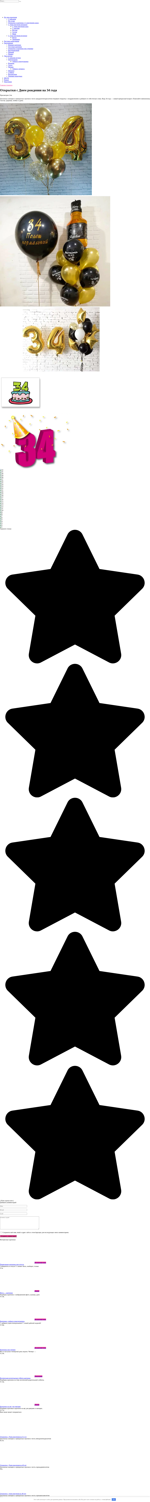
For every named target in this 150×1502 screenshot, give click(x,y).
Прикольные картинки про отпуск (12, 1264)
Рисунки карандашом (11, 41)
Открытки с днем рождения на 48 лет (13, 1494)
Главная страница (6, 85)
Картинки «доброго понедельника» (12, 1321)
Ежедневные (8, 43)
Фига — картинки (6, 1293)
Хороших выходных (15, 76)
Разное (6, 80)
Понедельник (13, 60)
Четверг (11, 67)
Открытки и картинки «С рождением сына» (23, 23)
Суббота (11, 72)
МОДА (6, 78)
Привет (10, 54)
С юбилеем (12, 19)
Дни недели (8, 56)
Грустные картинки (15, 47)
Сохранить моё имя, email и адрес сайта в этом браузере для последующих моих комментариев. (35, 1232)
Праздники (8, 82)
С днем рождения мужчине (17, 36)
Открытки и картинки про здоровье (20, 48)
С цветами (16, 28)
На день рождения (10, 17)
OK (114, 1499)
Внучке (14, 30)
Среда (10, 65)
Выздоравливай (13, 50)
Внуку (14, 37)
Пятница (11, 71)
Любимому (16, 39)
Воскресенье (12, 74)
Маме (14, 34)
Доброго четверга (18, 69)
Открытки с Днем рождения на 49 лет (13, 1465)
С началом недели (14, 58)
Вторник (11, 63)
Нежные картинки (14, 45)
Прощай (11, 52)
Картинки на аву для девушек (10, 1406)
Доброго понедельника (20, 61)
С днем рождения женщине (17, 25)
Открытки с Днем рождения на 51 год (13, 1437)
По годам (11, 21)
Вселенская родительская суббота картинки (15, 1378)
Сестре (14, 32)
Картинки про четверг (8, 1350)
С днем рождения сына (20, 26)
